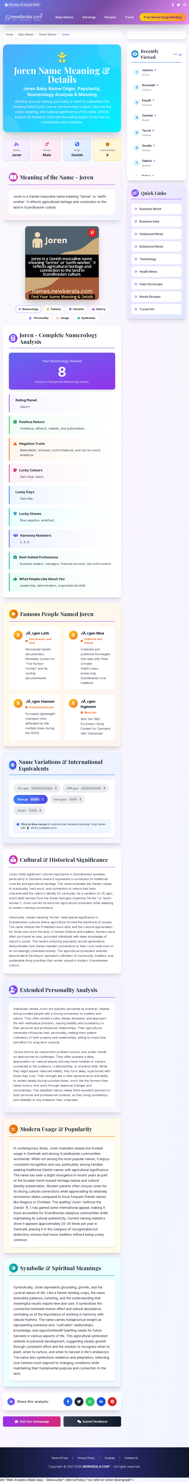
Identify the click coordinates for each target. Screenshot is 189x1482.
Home (9, 34)
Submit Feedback (95, 1421)
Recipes (110, 17)
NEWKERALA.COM (96, 1466)
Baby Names (64, 17)
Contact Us (131, 1458)
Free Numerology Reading (163, 17)
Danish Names (48, 34)
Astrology (89, 17)
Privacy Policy (86, 1458)
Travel (129, 17)
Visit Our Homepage (34, 1421)
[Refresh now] (180, 54)
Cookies (110, 1458)
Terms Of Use (59, 1458)
